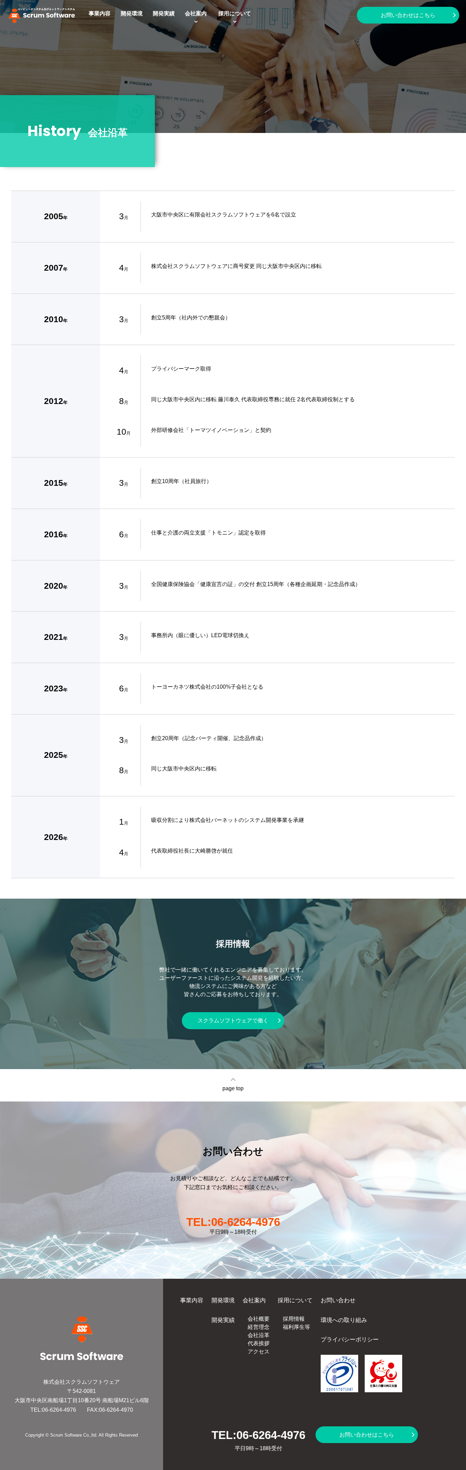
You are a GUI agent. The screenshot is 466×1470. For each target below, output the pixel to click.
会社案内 (196, 13)
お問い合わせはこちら (408, 15)
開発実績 (164, 13)
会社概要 (259, 1319)
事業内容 (100, 13)
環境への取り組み (344, 1320)
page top (233, 1088)
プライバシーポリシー (350, 1339)
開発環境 (132, 13)
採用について (234, 13)
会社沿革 (259, 1335)
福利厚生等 (296, 1327)
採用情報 (294, 1319)
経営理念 (259, 1327)
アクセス (259, 1351)
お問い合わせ (338, 1300)
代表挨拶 (259, 1343)
